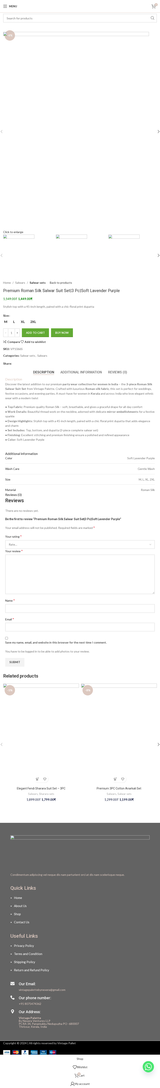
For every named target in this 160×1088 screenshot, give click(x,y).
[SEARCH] (152, 18)
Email (9, 619)
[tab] (43, 372)
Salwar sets (38, 282)
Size (6, 315)
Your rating (13, 536)
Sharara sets (46, 794)
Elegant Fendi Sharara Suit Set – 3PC (41, 788)
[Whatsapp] (148, 1077)
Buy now (62, 332)
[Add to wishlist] (44, 779)
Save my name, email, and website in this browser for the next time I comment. (56, 642)
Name (10, 600)
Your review (14, 551)
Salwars (20, 282)
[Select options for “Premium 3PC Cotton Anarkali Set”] (115, 779)
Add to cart (35, 332)
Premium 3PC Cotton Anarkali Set (119, 788)
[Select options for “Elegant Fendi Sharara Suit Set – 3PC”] (37, 779)
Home (7, 282)
